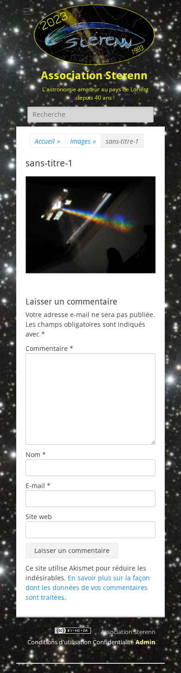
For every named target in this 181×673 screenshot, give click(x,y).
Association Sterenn (94, 75)
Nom (36, 454)
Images (83, 141)
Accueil (47, 141)
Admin (145, 642)
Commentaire (49, 348)
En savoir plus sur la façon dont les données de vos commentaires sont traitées (88, 587)
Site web (39, 516)
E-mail (38, 485)
